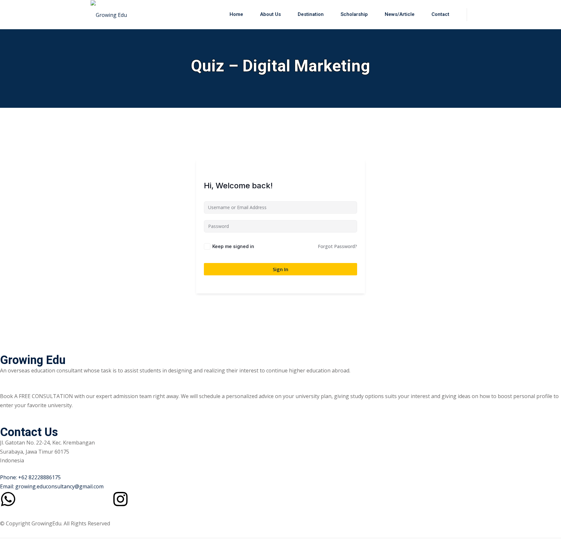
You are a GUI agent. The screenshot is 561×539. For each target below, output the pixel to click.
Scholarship (354, 14)
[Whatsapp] (8, 499)
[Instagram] (120, 499)
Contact (440, 14)
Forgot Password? (337, 246)
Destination (311, 14)
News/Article (400, 14)
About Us (270, 14)
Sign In (280, 269)
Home (236, 14)
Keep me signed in (233, 246)
